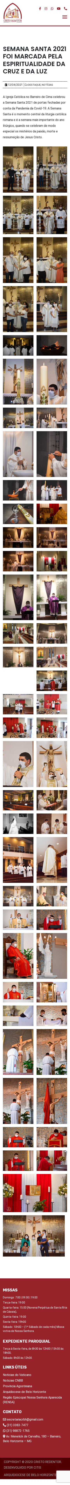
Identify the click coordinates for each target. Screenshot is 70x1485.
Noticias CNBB (13, 1380)
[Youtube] (58, 9)
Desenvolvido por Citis (22, 1467)
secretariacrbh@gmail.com (24, 1419)
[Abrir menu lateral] (64, 16)
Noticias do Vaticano (17, 1375)
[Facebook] (40, 9)
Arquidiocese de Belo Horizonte (24, 1392)
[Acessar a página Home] (12, 12)
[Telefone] (65, 9)
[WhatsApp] (52, 9)
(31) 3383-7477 (17, 1425)
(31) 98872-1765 (18, 1431)
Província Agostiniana (17, 1386)
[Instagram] (46, 9)
